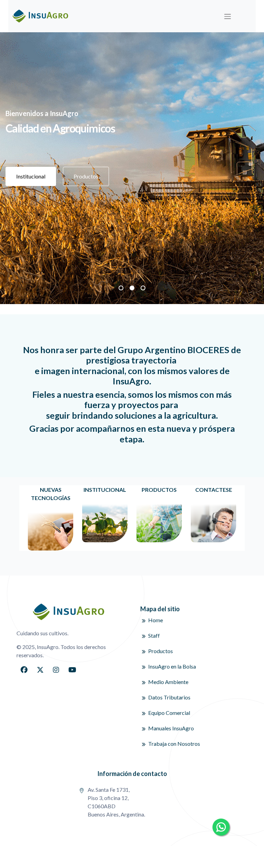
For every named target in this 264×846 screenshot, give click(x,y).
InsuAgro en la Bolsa (172, 666)
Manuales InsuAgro (171, 728)
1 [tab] (121, 288)
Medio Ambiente (168, 682)
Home (155, 620)
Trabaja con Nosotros (174, 743)
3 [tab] (143, 288)
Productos (86, 176)
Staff (154, 635)
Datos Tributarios (169, 697)
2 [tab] (132, 288)
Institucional (30, 176)
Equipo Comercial (169, 712)
